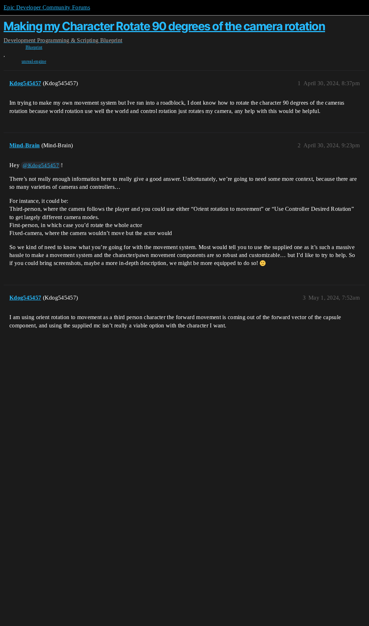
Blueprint (34, 47)
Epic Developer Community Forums (47, 7)
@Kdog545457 (41, 165)
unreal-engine (34, 61)
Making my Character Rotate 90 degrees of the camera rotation (164, 26)
